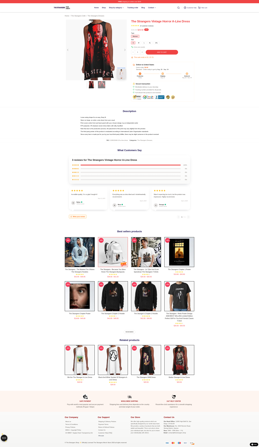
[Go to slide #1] (91, 84)
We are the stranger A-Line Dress (79, 377)
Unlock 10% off (4, 438)
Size (132, 39)
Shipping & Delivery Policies (107, 421)
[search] (178, 8)
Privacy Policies (70, 427)
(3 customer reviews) (146, 26)
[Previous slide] (68, 50)
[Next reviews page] (188, 217)
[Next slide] (125, 50)
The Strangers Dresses (96, 16)
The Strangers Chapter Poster (79, 313)
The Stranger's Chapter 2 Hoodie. (146, 313)
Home (67, 16)
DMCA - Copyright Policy (73, 430)
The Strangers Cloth (78, 16)
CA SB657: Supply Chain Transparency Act (79, 433)
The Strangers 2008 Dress (146, 377)
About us (68, 421)
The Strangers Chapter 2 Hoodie (113, 313)
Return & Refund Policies (106, 427)
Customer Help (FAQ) (105, 433)
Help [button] (255, 444)
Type (132, 33)
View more (129, 332)
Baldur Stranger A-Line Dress (179, 377)
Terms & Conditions (71, 424)
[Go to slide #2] (101, 84)
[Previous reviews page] (178, 217)
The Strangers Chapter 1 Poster (179, 269)
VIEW (80, 265)
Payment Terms (103, 424)
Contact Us (101, 430)
